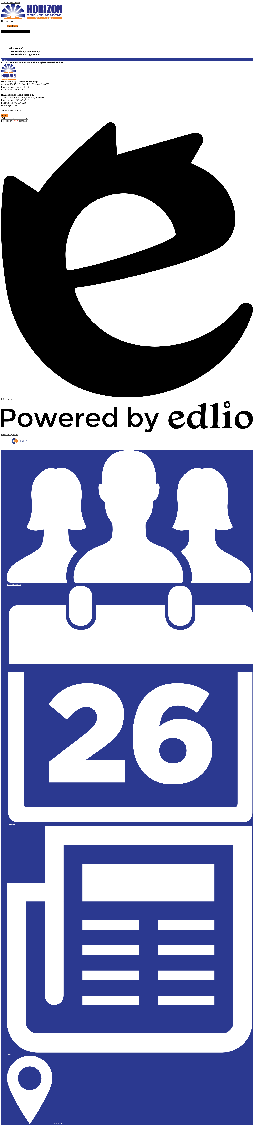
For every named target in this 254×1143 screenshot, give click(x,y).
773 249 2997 (22, 100)
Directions (57, 1123)
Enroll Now (12, 26)
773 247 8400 (22, 87)
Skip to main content (10, 2)
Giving (4, 115)
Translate (23, 121)
